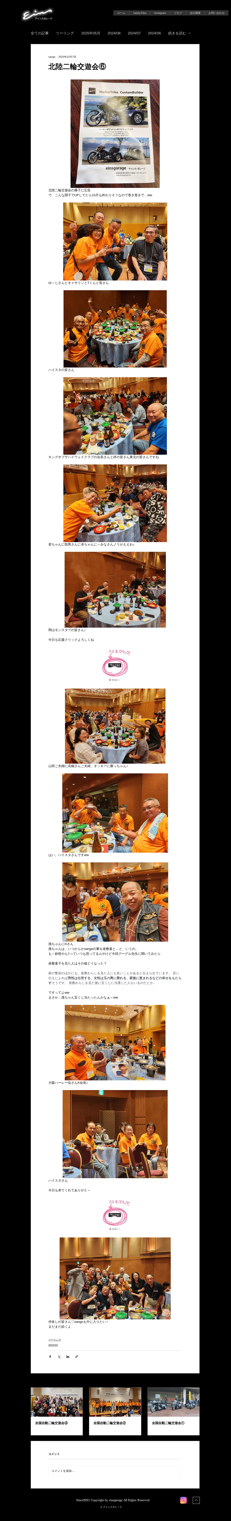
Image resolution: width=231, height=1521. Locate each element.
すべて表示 (193, 1380)
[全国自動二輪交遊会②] (115, 1402)
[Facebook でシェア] (50, 1356)
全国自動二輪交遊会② (109, 1423)
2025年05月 (90, 33)
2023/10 (53, 1345)
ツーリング (65, 33)
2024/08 (114, 33)
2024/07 (134, 33)
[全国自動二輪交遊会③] (57, 1402)
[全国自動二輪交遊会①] (173, 1402)
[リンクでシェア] (76, 1356)
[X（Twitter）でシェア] (59, 1356)
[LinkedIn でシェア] (67, 1356)
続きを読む (177, 33)
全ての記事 (40, 33)
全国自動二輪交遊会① (168, 1423)
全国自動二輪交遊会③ (51, 1423)
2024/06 (154, 33)
